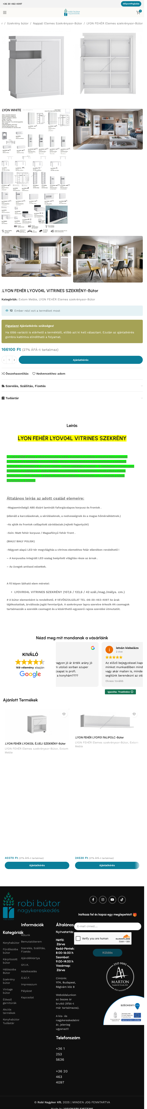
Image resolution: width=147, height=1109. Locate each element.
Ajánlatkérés (80, 359)
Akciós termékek (9, 1011)
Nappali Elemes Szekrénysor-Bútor (57, 23)
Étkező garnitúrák (9, 1001)
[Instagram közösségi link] (103, 900)
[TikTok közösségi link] (122, 900)
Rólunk (25, 935)
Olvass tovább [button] (64, 680)
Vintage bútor (8, 991)
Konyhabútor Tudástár (10, 1021)
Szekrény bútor (18, 23)
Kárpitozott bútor (10, 961)
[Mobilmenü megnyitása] (5, 12)
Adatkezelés (29, 971)
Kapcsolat (27, 997)
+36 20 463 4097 (12, 3)
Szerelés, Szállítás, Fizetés (33, 950)
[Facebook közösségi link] (93, 900)
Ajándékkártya (30, 958)
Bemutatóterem (31, 941)
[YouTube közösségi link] (112, 900)
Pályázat (26, 990)
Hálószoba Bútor (9, 971)
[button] (37, 865)
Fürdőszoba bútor (10, 951)
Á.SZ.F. (25, 977)
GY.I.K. (25, 964)
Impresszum (29, 984)
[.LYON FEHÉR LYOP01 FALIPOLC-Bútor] (107, 721)
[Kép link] (31, 906)
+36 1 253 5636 (60, 1054)
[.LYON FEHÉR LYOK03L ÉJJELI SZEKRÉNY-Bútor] (37, 724)
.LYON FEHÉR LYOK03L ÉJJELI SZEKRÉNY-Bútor (35, 743)
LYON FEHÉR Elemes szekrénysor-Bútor (115, 23)
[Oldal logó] (72, 12)
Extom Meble (28, 299)
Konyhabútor (10, 942)
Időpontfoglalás (131, 3)
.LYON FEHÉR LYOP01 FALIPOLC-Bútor (99, 737)
